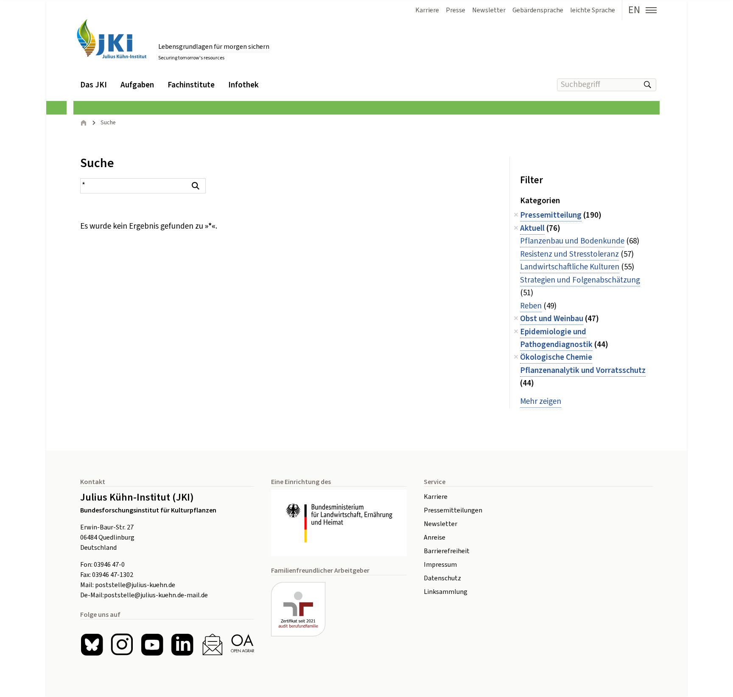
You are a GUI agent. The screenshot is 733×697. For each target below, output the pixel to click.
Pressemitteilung (551, 215)
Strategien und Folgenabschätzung (580, 280)
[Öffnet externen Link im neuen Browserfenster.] (339, 523)
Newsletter (440, 524)
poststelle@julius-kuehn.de (135, 585)
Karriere (436, 496)
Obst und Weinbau (551, 319)
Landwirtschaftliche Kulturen (569, 267)
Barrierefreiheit (447, 551)
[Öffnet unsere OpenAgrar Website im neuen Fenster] (242, 644)
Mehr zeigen (540, 401)
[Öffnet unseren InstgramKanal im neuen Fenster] (122, 644)
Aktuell (532, 228)
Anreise (434, 537)
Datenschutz (442, 578)
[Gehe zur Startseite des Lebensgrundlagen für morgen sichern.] (111, 39)
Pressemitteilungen (453, 510)
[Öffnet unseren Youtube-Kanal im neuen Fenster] (152, 644)
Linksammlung (445, 591)
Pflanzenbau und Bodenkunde (572, 241)
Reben (531, 306)
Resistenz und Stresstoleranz (569, 254)
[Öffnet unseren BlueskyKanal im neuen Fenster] (92, 644)
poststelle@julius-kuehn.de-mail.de (156, 595)
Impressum (440, 564)
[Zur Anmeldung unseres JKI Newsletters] (212, 644)
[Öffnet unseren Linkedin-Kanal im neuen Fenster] (182, 644)
